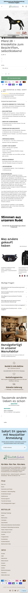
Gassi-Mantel (4, 522)
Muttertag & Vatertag (6, 513)
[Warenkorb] (26, 6)
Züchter (3, 567)
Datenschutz (4, 558)
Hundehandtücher (5, 541)
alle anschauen (23, 246)
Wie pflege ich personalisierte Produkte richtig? (11, 296)
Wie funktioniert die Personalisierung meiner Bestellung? (13, 288)
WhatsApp (22, 370)
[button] (2, 416)
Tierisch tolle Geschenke (11, 587)
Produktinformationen (8, 101)
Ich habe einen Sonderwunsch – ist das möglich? (11, 309)
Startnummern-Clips (6, 544)
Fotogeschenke (5, 536)
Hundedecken (4, 539)
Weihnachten (4, 517)
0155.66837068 (7, 370)
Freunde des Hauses (6, 501)
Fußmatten (3, 520)
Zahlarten (3, 565)
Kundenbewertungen (6, 493)
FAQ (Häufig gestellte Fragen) (8, 503)
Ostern (2, 515)
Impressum (3, 572)
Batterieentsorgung (5, 570)
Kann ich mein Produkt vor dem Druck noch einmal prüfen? (12, 292)
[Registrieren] (24, 447)
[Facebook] (10, 590)
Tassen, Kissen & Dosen (6, 529)
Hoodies (3, 534)
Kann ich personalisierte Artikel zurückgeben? (13, 305)
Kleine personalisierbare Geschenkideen (10, 525)
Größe (2, 65)
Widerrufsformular (5, 575)
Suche (2, 486)
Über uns (3, 484)
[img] (14, 404)
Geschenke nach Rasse (6, 489)
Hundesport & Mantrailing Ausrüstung (10, 527)
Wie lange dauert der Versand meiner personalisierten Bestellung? (11, 301)
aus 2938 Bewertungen (14, 405)
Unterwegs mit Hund (6, 532)
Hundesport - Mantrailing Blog (8, 491)
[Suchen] (23, 6)
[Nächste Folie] (25, 263)
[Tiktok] (18, 590)
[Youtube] (15, 590)
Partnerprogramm (5, 498)
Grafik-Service (4, 496)
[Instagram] (13, 590)
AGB (2, 556)
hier (18, 381)
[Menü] (1, 6)
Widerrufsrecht (4, 560)
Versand (3, 563)
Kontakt (3, 553)
